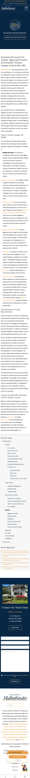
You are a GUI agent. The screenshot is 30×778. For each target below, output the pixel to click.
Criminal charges (6, 69)
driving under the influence (16, 213)
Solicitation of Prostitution (14, 498)
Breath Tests (13, 475)
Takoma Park (22, 734)
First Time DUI (11, 448)
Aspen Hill (12, 724)
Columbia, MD (22, 737)
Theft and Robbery (10, 535)
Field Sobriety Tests (15, 470)
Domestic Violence (8, 276)
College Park (21, 726)
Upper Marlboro (13, 737)
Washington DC (10, 740)
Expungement (8, 538)
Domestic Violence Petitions (14, 527)
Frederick (6, 729)
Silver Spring (13, 734)
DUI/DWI (7, 444)
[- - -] (26, 7)
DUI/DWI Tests (11, 467)
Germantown (23, 729)
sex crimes (6, 270)
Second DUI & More (12, 450)
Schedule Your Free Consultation (15, 37)
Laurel (26, 732)
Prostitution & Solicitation (11, 495)
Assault (7, 510)
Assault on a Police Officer (11, 229)
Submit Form (15, 681)
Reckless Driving (11, 489)
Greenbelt (11, 732)
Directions (15, 627)
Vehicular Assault (8, 202)
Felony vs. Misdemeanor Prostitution (16, 501)
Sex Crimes (8, 533)
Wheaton (21, 740)
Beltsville (18, 724)
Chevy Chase (13, 726)
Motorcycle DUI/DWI (12, 456)
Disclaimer (20, 675)
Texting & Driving (11, 491)
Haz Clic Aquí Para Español (15, 1)
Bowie (6, 726)
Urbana (5, 737)
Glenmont (5, 732)
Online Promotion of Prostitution (15, 504)
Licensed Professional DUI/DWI (15, 464)
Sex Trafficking (11, 506)
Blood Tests (13, 473)
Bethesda (25, 724)
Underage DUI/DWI (12, 461)
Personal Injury (6, 542)
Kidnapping (6, 252)
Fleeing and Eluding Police (14, 486)
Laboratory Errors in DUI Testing (18, 478)
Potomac (6, 734)
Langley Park (19, 732)
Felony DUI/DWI (11, 453)
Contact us (11, 417)
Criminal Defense (6, 441)
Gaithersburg (14, 729)
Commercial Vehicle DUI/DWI (14, 459)
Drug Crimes (8, 530)
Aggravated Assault (9, 180)
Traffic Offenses (9, 482)
